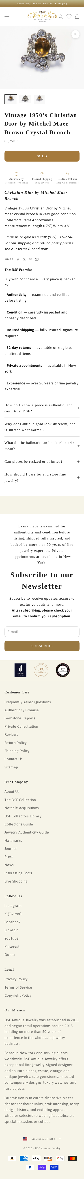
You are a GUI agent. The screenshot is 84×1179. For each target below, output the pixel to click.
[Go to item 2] (25, 98)
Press (8, 857)
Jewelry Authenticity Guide (26, 832)
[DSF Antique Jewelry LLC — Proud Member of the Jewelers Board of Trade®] (63, 670)
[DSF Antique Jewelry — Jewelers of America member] (20, 670)
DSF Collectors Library (22, 816)
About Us (11, 791)
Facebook (12, 922)
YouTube (11, 938)
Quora (9, 955)
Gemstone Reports (19, 718)
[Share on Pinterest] (30, 259)
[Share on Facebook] (18, 259)
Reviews (11, 734)
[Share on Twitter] (24, 259)
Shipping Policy (17, 751)
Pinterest (11, 946)
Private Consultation (21, 726)
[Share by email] (37, 259)
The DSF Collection (20, 800)
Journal (10, 848)
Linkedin (11, 930)
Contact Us (13, 759)
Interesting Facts (18, 873)
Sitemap (11, 767)
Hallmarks (13, 840)
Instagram (13, 906)
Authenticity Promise (21, 710)
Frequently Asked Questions (27, 702)
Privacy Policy (16, 979)
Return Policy (15, 743)
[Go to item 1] (10, 99)
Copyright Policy (18, 995)
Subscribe (42, 646)
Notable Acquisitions (21, 808)
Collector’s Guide (18, 824)
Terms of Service (18, 987)
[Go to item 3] (39, 99)
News (9, 865)
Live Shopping (16, 881)
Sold (42, 156)
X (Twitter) (13, 914)
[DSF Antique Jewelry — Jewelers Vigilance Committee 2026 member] (41, 670)
